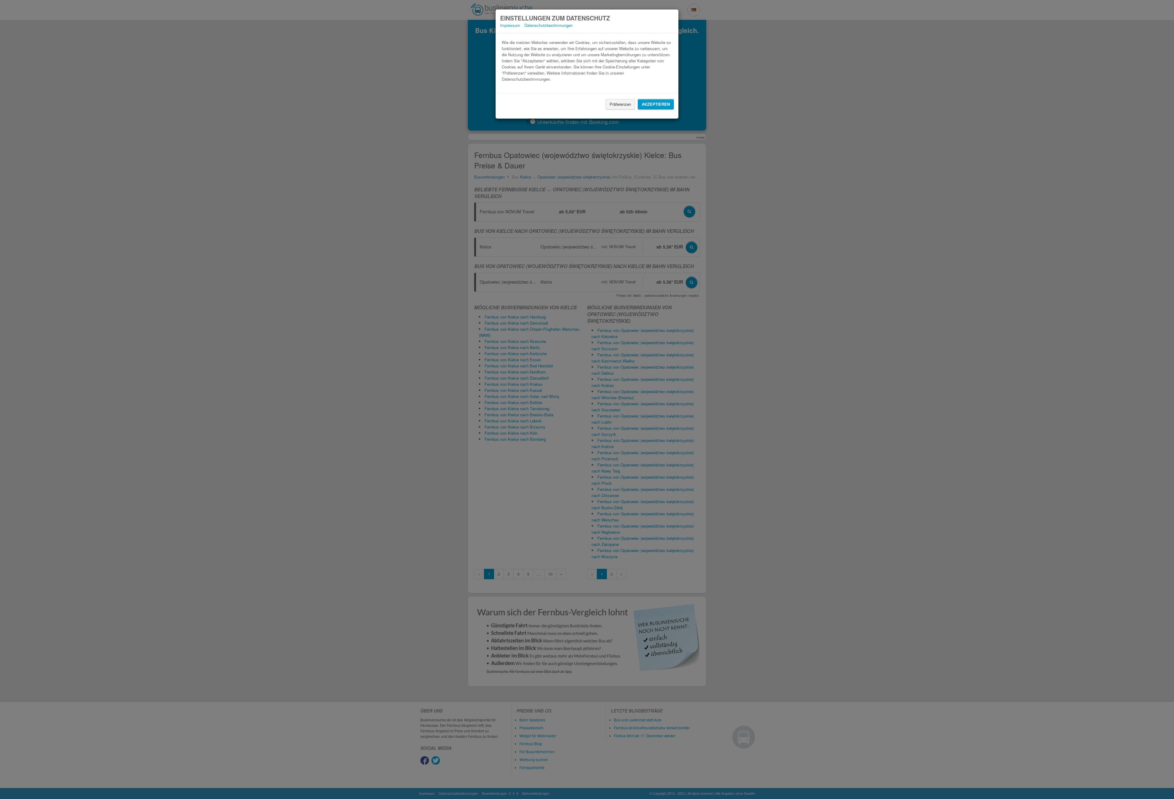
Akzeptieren (656, 104)
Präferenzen (620, 104)
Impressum (510, 25)
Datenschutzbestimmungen (548, 25)
